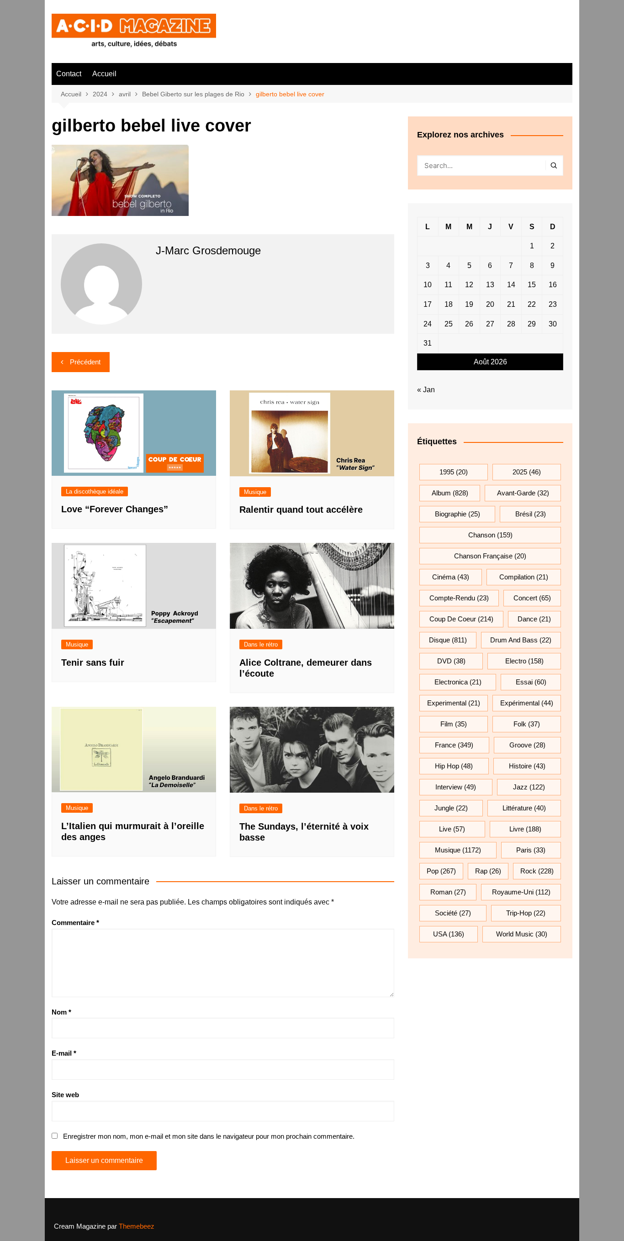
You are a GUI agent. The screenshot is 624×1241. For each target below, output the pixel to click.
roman (448, 892)
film (453, 724)
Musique (255, 492)
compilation (523, 577)
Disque (448, 640)
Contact (68, 74)
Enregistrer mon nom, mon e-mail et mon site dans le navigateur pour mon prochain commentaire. (208, 1136)
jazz (529, 787)
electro (524, 661)
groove (527, 745)
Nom (61, 1012)
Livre (525, 829)
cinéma (450, 577)
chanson (490, 535)
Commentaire (75, 922)
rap (488, 871)
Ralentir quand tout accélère (301, 510)
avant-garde (523, 493)
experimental (453, 703)
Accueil (104, 74)
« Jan (426, 390)
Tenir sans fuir (92, 662)
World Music (521, 934)
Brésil (530, 514)
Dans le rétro (261, 644)
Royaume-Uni (521, 892)
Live (452, 829)
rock (537, 871)
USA (448, 934)
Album (450, 493)
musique (458, 850)
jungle (451, 808)
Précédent (85, 362)
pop (441, 871)
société (453, 913)
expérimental (526, 703)
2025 (527, 472)
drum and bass (520, 640)
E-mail (64, 1053)
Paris (530, 850)
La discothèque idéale (94, 491)
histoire (527, 766)
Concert (532, 598)
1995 (453, 472)
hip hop (454, 766)
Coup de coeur (461, 619)
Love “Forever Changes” (114, 509)
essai (531, 682)
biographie (457, 514)
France (454, 745)
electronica (457, 682)
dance (534, 619)
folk (526, 724)
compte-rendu (459, 598)
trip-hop (525, 913)
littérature (524, 808)
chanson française (490, 556)
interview (455, 787)
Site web (65, 1095)
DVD (451, 661)
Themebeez (136, 1226)
